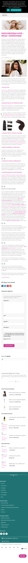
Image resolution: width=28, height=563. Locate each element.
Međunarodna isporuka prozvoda (8, 532)
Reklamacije (3, 534)
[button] (8, 393)
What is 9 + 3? (7, 339)
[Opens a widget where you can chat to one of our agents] (23, 556)
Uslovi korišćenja (4, 514)
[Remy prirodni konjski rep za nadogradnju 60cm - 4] (4, 406)
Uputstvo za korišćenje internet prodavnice (10, 519)
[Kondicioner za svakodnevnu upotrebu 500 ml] (4, 448)
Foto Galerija (3, 506)
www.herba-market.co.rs (20, 143)
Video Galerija (4, 504)
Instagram (6, 546)
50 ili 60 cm (8, 115)
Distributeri (3, 502)
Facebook (2, 286)
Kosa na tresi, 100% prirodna (7, 90)
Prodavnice (3, 499)
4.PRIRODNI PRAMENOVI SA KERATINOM (10, 147)
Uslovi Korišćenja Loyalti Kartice (7, 517)
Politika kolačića (4, 538)
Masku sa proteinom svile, (13, 220)
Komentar (6, 300)
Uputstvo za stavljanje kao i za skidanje (13, 141)
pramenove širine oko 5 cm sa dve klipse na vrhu (14, 114)
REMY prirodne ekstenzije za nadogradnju (10, 373)
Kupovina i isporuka (5, 529)
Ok (8, 10)
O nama (2, 495)
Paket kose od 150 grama (6, 105)
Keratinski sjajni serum (20, 211)
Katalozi (2, 521)
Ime (5, 315)
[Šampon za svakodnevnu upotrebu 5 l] (4, 461)
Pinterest (8, 286)
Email (10, 286)
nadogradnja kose (14, 39)
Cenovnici (3, 523)
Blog (2, 508)
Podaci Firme (3, 497)
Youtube (4, 546)
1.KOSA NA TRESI (5, 87)
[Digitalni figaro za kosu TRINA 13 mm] (4, 476)
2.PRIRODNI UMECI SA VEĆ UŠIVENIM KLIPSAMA (12, 103)
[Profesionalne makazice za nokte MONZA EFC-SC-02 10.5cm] (4, 438)
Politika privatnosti (5, 536)
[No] (26, 6)
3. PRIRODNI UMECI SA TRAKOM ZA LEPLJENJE (11, 133)
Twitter (5, 286)
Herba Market (6, 277)
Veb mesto (6, 327)
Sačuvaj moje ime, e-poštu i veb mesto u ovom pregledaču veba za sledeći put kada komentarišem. (14, 335)
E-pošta (6, 321)
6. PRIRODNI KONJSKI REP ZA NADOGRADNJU (11, 172)
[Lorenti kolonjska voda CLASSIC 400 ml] (4, 430)
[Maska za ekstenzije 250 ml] (4, 420)
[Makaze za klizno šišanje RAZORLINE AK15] (4, 413)
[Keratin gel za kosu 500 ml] (4, 469)
